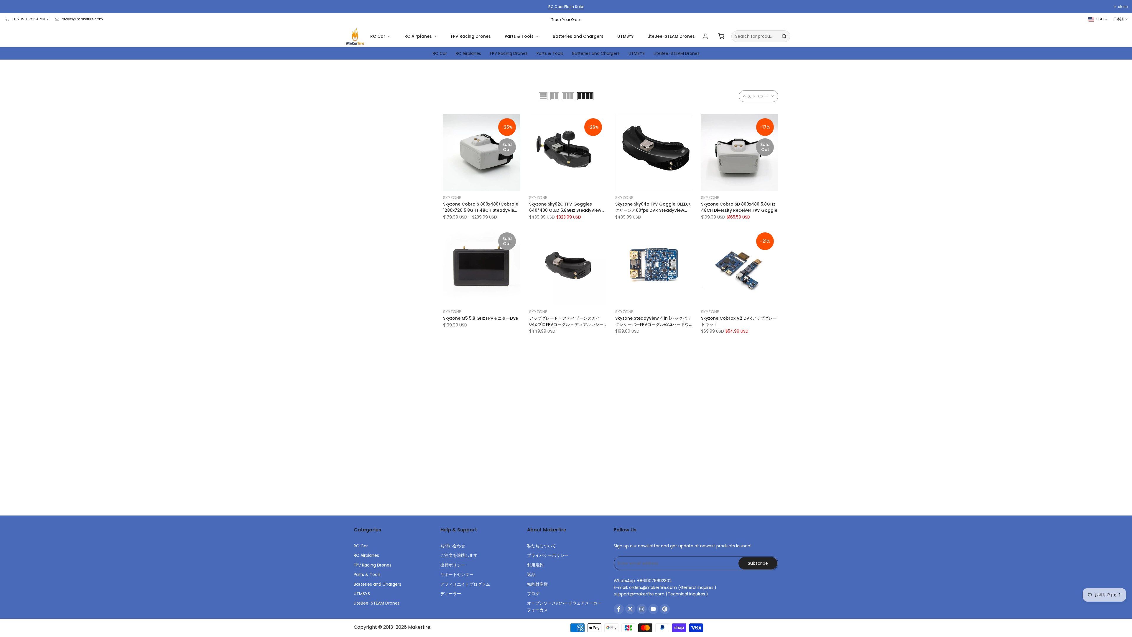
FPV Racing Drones (471, 36)
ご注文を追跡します (459, 555)
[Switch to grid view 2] (554, 96)
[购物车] (721, 36)
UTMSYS (625, 36)
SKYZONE (452, 198)
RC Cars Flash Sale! (566, 6)
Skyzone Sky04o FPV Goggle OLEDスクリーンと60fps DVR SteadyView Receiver (653, 207)
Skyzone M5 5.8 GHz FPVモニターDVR (481, 318)
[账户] (705, 36)
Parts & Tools (519, 36)
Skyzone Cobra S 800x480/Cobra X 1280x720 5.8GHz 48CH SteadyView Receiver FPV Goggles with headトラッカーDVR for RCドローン (480, 207)
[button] (446, 120)
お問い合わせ (452, 546)
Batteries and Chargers (578, 36)
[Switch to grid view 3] (568, 96)
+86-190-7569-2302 (30, 19)
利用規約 (535, 565)
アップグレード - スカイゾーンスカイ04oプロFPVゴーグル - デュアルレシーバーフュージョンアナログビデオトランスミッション (566, 321)
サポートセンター (456, 574)
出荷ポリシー (452, 565)
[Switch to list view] (543, 96)
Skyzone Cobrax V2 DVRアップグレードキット (739, 321)
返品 (531, 574)
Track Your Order (566, 19)
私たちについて (541, 546)
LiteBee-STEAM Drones (671, 36)
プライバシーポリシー (547, 555)
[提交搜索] (784, 36)
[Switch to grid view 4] (585, 96)
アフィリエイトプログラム (465, 584)
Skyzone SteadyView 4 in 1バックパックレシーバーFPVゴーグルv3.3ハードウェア (653, 321)
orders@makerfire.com (82, 19)
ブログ (533, 594)
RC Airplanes (418, 36)
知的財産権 (537, 584)
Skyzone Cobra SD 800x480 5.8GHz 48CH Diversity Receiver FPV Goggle (739, 207)
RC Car (377, 36)
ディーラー (450, 594)
